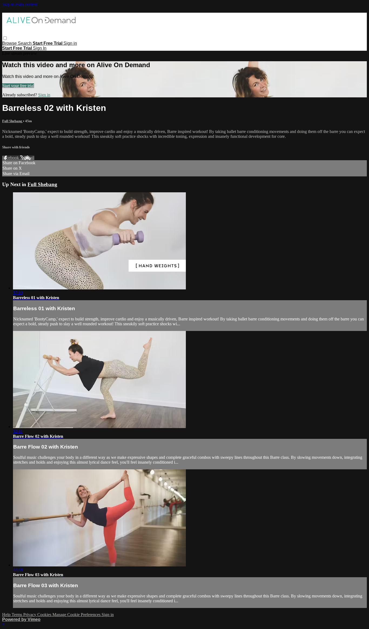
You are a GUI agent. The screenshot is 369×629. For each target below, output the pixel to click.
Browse (10, 43)
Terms (17, 614)
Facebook (11, 157)
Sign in (70, 43)
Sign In (39, 48)
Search (25, 43)
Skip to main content (19, 4)
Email (29, 157)
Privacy (30, 614)
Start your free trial (18, 85)
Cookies (44, 614)
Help (7, 614)
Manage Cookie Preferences (77, 614)
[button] (5, 38)
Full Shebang (12, 121)
